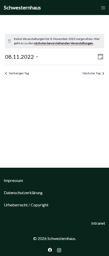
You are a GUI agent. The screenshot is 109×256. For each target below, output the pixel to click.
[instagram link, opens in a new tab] (59, 249)
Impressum (13, 180)
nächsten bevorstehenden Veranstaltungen (63, 43)
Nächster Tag (91, 73)
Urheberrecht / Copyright (26, 204)
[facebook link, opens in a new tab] (50, 249)
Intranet (98, 223)
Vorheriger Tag (19, 73)
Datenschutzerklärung (23, 192)
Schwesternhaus (22, 7)
